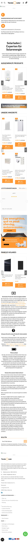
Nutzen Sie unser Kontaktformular (10, 500)
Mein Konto (4, 526)
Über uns (4, 498)
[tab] (13, 8)
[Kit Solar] (14, 453)
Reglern (24, 303)
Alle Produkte (5, 518)
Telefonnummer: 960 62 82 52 (10, 472)
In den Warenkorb (7, 96)
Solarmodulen (11, 303)
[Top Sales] (14, 6)
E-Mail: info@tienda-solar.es (9, 474)
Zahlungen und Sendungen (8, 524)
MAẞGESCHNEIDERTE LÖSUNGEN (11, 29)
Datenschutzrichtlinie (7, 512)
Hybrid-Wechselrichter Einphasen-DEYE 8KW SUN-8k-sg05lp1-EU (7, 87)
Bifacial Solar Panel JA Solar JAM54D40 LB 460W (7, 276)
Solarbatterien (18, 303)
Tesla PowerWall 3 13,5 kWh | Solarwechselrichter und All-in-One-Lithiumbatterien (20, 88)
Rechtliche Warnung (6, 506)
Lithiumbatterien (22, 345)
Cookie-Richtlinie (6, 508)
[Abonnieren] (25, 441)
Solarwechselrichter (18, 344)
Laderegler (12, 345)
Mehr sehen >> (23, 188)
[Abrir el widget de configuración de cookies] (2, 539)
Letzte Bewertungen (9, 188)
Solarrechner (5, 530)
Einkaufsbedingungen (7, 510)
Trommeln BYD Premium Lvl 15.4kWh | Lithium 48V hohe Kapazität (7, 172)
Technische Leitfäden (7, 532)
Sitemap (4, 502)
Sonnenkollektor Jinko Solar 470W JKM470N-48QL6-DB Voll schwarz (20, 276)
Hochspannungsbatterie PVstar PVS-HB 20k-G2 (20, 136)
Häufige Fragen (5, 528)
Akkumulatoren (9, 344)
